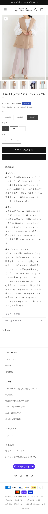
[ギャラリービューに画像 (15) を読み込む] (14, 85)
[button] (5, 10)
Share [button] (7, 330)
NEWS (8, 365)
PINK (32, 117)
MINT (21, 118)
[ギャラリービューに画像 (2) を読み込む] (33, 85)
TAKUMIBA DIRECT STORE (22, 497)
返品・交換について (14, 412)
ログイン (9, 435)
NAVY (9, 118)
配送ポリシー (19, 504)
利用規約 (9, 394)
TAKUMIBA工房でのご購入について (21, 388)
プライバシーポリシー (15, 406)
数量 (3, 135)
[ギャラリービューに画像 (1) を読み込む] (5, 85)
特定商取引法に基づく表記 (35, 504)
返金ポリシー (19, 500)
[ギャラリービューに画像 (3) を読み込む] (43, 85)
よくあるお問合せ (13, 419)
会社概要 (9, 372)
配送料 (9, 107)
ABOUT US (10, 359)
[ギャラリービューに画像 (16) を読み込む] (24, 85)
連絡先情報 (25, 508)
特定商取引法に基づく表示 (17, 400)
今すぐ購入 (24, 157)
